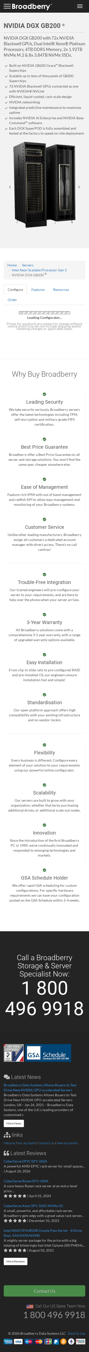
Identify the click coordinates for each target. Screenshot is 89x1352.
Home (12, 265)
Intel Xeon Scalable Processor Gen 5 (39, 270)
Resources (61, 289)
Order (12, 300)
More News (13, 1123)
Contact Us (44, 1291)
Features (38, 289)
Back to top (76, 1333)
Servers (27, 265)
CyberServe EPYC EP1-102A (25, 1161)
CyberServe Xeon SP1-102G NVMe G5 (33, 1206)
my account (27, 1143)
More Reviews (15, 1261)
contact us (46, 1143)
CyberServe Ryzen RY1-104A (26, 1181)
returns (9, 1143)
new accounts (67, 1143)
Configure (15, 289)
